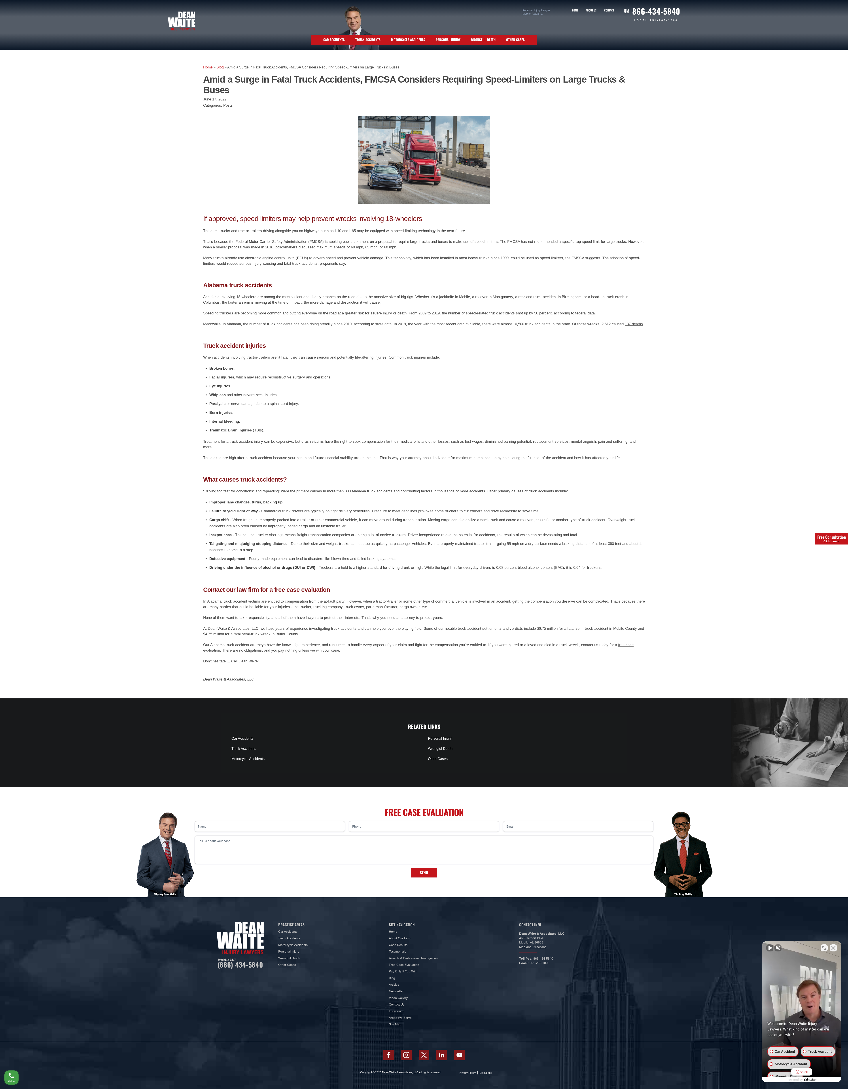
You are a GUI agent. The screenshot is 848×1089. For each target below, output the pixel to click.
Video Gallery (398, 998)
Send (424, 872)
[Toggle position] (824, 947)
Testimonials (397, 951)
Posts (228, 105)
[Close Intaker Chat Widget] (833, 947)
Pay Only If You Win (402, 971)
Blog (220, 67)
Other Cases (515, 39)
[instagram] (406, 1055)
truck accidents (305, 263)
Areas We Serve (400, 1017)
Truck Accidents (367, 39)
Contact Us (396, 1004)
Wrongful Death (483, 39)
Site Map (395, 1024)
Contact (609, 10)
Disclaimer (485, 1072)
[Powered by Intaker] (810, 1079)
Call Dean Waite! (245, 661)
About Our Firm (400, 938)
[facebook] (388, 1055)
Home (575, 10)
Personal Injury (448, 39)
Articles (394, 984)
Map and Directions (532, 947)
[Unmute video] (769, 947)
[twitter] (424, 1055)
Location (395, 1011)
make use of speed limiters (475, 242)
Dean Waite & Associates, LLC (228, 679)
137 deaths (634, 324)
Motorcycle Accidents (408, 39)
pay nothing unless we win (300, 650)
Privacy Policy (467, 1072)
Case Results (398, 945)
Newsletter (396, 991)
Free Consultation (831, 538)
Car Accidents (334, 39)
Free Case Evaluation (404, 964)
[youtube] (459, 1055)
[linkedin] (441, 1055)
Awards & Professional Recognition (413, 958)
